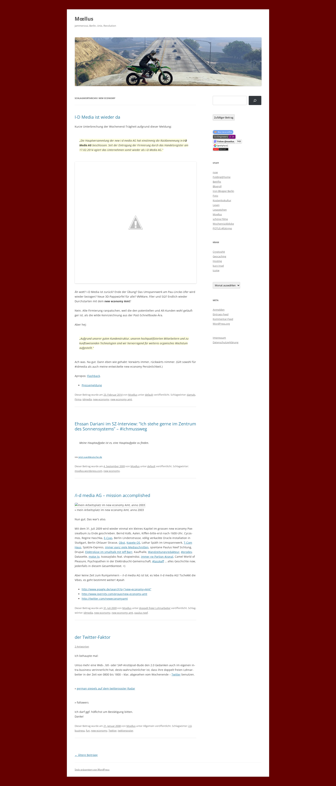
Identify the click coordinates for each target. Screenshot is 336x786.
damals (191, 394)
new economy (101, 399)
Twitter (176, 674)
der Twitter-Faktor (92, 637)
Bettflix (217, 181)
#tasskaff (158, 561)
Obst (122, 542)
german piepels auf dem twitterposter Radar (106, 688)
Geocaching (219, 256)
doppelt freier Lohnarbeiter (155, 608)
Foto (215, 195)
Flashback (93, 376)
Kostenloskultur (222, 200)
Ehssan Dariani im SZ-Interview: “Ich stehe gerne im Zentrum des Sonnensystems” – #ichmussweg (135, 426)
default (149, 394)
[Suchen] (255, 100)
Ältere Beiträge (86, 755)
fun (88, 730)
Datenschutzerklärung (225, 342)
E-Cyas (108, 538)
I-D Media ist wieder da (97, 117)
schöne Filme (220, 219)
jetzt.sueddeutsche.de (90, 457)
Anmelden (219, 309)
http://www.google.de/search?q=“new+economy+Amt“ (116, 589)
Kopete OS (133, 542)
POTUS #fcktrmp (222, 228)
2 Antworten (82, 646)
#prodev (186, 552)
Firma (78, 399)
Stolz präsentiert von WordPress (92, 769)
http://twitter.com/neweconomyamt (105, 598)
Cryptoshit (219, 251)
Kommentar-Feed (223, 319)
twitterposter (125, 730)
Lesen (216, 205)
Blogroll (217, 186)
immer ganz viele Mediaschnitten (127, 547)
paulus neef (141, 612)
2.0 (190, 726)
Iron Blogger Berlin (223, 191)
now (215, 172)
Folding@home (221, 177)
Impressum (219, 337)
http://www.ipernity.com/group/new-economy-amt (114, 594)
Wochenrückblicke (223, 223)
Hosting (217, 261)
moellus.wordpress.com (88, 471)
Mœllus (84, 18)
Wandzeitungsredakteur (163, 552)
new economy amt (121, 399)
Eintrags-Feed (220, 314)
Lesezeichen (220, 209)
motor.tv (94, 556)
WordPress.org (221, 323)
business (80, 730)
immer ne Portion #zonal (157, 556)
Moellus (132, 394)
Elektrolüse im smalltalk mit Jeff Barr (108, 552)
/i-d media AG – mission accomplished (112, 495)
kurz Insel (218, 265)
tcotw (216, 270)
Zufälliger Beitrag (223, 117)
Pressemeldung (92, 385)
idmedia (87, 399)
